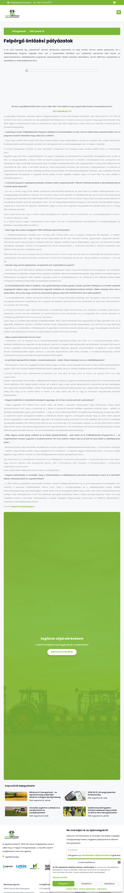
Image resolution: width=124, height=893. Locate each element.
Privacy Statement (87, 889)
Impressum (102, 889)
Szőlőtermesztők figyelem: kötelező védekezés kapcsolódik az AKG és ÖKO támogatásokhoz (102, 810)
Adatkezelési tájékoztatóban (95, 855)
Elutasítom (86, 883)
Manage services (60, 877)
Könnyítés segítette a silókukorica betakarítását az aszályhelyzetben (44, 810)
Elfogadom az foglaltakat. (95, 855)
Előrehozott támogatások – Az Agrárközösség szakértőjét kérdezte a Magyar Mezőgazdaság (45, 794)
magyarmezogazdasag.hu (22, 506)
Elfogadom (63, 883)
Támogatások (19, 31)
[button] (119, 862)
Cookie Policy (72, 889)
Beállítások (110, 883)
